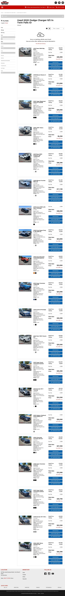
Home (2, 12)
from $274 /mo (59, 191)
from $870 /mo (59, 213)
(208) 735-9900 (7, 578)
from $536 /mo (59, 501)
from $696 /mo (59, 112)
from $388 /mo (59, 294)
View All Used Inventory (41, 43)
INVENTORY (27, 587)
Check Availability (55, 65)
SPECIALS (59, 587)
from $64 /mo (59, 138)
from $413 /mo (59, 399)
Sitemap (42, 593)
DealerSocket (37, 591)
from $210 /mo (59, 85)
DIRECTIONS (16, 587)
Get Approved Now (55, 68)
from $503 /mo (59, 346)
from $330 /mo (59, 421)
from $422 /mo (59, 241)
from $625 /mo (59, 373)
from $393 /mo (59, 527)
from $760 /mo (59, 554)
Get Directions (4, 575)
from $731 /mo (59, 59)
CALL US (5, 587)
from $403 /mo (59, 267)
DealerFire (29, 591)
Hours (12, 578)
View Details (55, 62)
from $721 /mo (59, 164)
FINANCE (38, 587)
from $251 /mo (59, 474)
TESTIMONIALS (49, 587)
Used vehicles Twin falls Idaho (10, 12)
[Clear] (6, 23)
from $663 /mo (59, 448)
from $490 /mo (59, 320)
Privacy (39, 593)
